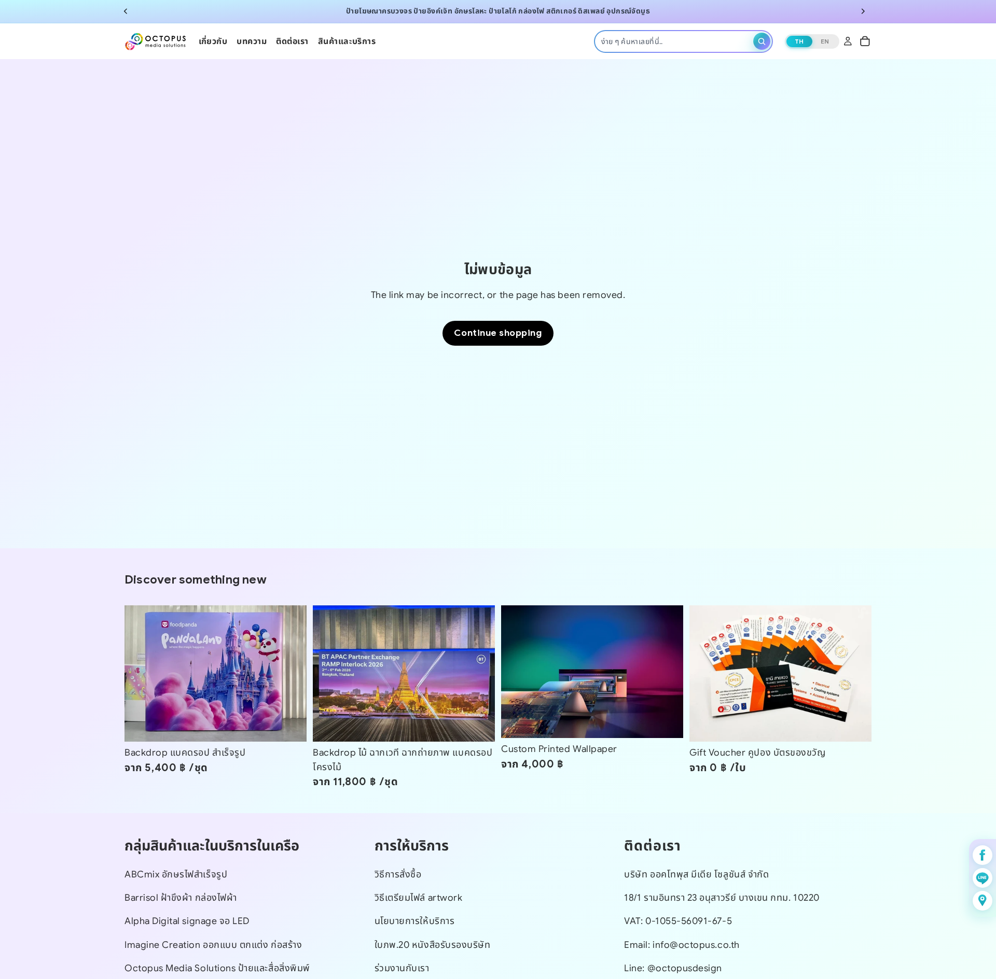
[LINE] (982, 878)
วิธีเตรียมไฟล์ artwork (419, 897)
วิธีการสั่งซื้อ (398, 874)
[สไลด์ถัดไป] (863, 11)
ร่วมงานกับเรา (402, 968)
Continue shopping (498, 332)
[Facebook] (982, 855)
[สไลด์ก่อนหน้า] (125, 11)
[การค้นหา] (761, 41)
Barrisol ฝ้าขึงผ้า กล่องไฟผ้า (181, 897)
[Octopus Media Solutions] (156, 41)
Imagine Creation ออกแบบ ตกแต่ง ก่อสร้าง (213, 944)
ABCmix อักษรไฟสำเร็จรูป (176, 874)
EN (825, 41)
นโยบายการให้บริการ (415, 921)
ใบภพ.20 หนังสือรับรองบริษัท (433, 944)
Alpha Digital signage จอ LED (187, 921)
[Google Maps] (982, 901)
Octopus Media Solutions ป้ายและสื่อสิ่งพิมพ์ (217, 968)
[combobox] (675, 41)
